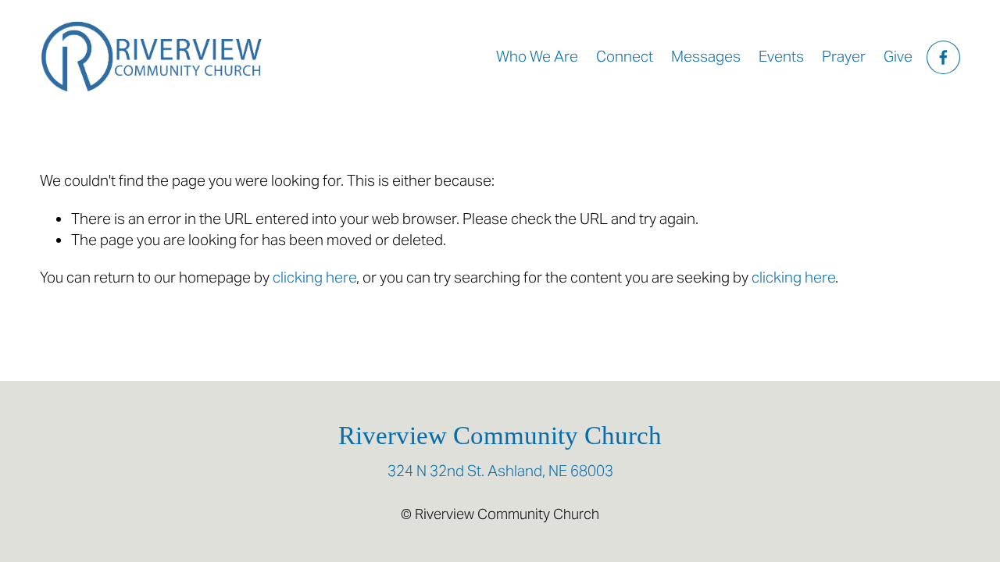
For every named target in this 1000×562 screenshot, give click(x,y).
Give (898, 56)
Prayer (844, 56)
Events (781, 56)
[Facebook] (943, 57)
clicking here (314, 277)
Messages (706, 56)
